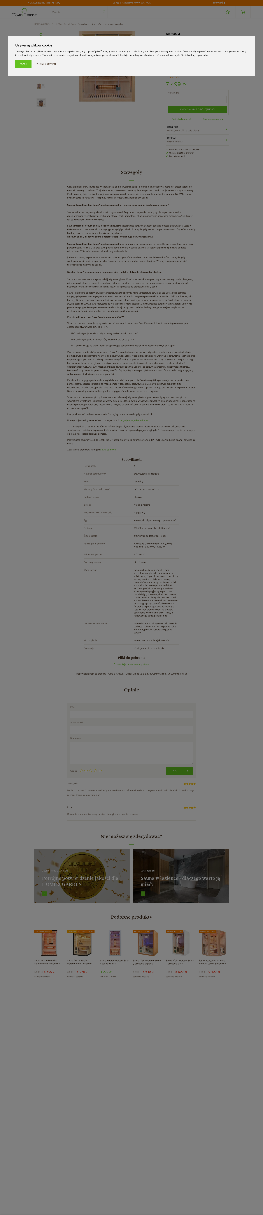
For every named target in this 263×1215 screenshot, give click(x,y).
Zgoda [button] (23, 64)
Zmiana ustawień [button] (46, 64)
